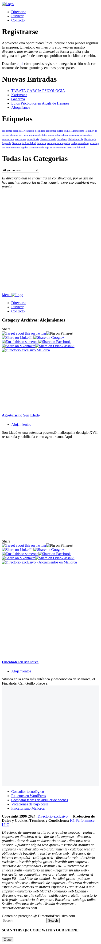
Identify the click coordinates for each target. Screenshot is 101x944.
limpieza (41, 143)
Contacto (18, 20)
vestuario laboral (76, 147)
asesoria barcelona (58, 135)
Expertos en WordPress (28, 796)
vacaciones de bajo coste (42, 147)
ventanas (61, 147)
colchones (20, 139)
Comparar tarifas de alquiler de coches (39, 800)
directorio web (48, 139)
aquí (20, 64)
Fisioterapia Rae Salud (24, 143)
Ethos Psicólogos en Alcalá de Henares (40, 103)
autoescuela (8, 139)
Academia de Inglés (34, 130)
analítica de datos (38, 135)
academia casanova (12, 130)
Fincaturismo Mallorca (28, 808)
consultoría (33, 139)
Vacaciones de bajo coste (29, 804)
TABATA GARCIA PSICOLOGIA (38, 91)
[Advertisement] (50, 242)
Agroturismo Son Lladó (21, 415)
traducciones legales (17, 147)
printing (94, 143)
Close (8, 939)
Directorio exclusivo (53, 816)
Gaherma (18, 99)
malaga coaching (80, 143)
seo (3, 147)
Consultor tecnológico (27, 792)
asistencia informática (80, 135)
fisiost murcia (75, 139)
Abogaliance (20, 107)
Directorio (18, 12)
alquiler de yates (19, 135)
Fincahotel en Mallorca (20, 662)
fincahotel (62, 139)
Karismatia (19, 95)
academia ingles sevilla (58, 130)
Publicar (17, 16)
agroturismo (78, 130)
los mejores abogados (58, 143)
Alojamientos (21, 425)
